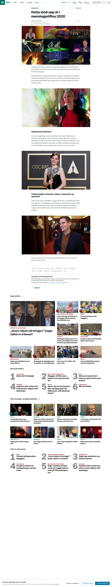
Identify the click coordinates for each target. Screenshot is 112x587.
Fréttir (15, 2)
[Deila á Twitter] (78, 8)
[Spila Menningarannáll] (56, 45)
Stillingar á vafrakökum (72, 583)
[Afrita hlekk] (74, 8)
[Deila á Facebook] (76, 8)
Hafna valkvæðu (88, 583)
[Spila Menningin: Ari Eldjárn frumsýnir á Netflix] (56, 235)
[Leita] (109, 2)
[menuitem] (17, 2)
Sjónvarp (29, 2)
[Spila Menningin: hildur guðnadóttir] (56, 170)
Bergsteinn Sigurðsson (36, 20)
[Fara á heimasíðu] (6, 2)
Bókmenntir (35, 8)
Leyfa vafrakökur (102, 583)
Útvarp (22, 2)
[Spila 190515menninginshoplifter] (56, 107)
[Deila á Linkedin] (80, 8)
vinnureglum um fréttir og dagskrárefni (58, 282)
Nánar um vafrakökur (54, 584)
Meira (36, 2)
